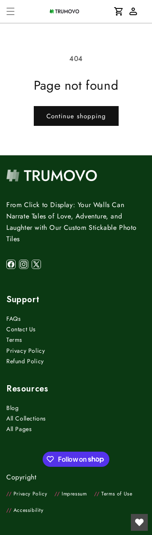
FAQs (13, 318)
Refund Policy (25, 361)
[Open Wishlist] (139, 522)
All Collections (26, 418)
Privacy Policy (25, 350)
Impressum (70, 494)
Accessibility (24, 510)
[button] (10, 11)
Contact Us (21, 329)
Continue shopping (76, 116)
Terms (14, 339)
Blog (12, 408)
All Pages (19, 429)
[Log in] (133, 11)
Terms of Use (113, 494)
